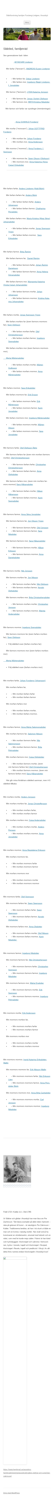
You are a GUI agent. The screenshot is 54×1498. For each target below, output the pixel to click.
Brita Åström (25, 252)
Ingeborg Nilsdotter (30, 953)
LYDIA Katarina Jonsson (37, 92)
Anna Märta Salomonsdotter (33, 727)
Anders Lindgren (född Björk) (31, 188)
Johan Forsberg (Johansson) (33, 680)
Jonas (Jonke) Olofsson (37, 99)
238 (23, 1186)
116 (25, 1185)
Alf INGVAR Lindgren (23, 62)
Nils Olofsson (42, 584)
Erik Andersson (28, 1013)
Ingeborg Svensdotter (31, 627)
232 (9, 1186)
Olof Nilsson (43, 933)
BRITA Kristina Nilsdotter (39, 102)
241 (30, 1186)
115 (23, 1185)
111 (13, 1185)
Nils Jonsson (26, 571)
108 (6, 1185)
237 (20, 1186)
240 (28, 1186)
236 (18, 1186)
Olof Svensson (27, 897)
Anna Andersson (35, 142)
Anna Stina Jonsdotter (31, 514)
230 (4, 1186)
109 (9, 1185)
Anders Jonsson (28, 797)
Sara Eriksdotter (28, 388)
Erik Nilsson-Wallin (38, 1069)
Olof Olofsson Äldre (28, 448)
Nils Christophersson (38, 960)
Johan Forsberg (34, 138)
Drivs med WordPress (11, 1493)
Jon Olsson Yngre (35, 521)
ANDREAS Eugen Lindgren (38, 69)
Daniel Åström (33, 258)
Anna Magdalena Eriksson (33, 850)
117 (28, 1185)
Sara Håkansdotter (24, 484)
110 (11, 1185)
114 (20, 1185)
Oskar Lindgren (33, 79)
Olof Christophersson (20, 458)
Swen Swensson (35, 903)
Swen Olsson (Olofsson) (38, 158)
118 (30, 1185)
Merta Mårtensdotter (13, 358)
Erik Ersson (33, 395)
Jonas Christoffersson (37, 803)
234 (13, 1186)
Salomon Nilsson (35, 734)
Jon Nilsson (33, 577)
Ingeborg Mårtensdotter (39, 418)
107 (4, 1185)
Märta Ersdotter (37, 983)
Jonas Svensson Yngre (30, 315)
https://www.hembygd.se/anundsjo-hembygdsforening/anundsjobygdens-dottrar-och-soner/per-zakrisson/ (26, 1472)
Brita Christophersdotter (39, 597)
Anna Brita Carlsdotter (41, 1093)
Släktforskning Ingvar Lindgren (27, 7)
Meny (27, 22)
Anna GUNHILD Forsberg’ (27, 122)
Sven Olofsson (13, 325)
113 (18, 1185)
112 (16, 1185)
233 (11, 1186)
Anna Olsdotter (35, 926)
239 (25, 1186)
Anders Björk (31, 195)
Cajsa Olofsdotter (36, 757)
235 (16, 1186)
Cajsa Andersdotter (37, 820)
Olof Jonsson (42, 528)
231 (6, 1186)
